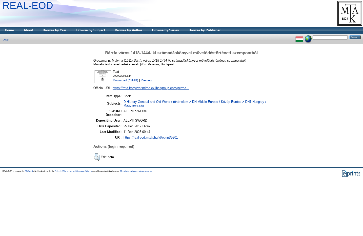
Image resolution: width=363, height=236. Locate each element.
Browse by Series (165, 30)
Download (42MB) (125, 80)
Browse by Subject (90, 30)
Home (9, 30)
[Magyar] (299, 37)
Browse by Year (54, 30)
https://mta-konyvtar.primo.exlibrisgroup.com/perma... (151, 88)
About (28, 30)
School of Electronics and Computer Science (73, 171)
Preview (146, 80)
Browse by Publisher (205, 30)
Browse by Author (128, 30)
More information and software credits (136, 171)
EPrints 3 (29, 171)
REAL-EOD (27, 5)
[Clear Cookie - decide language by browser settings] (308, 37)
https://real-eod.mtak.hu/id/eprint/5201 (150, 137)
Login (6, 39)
